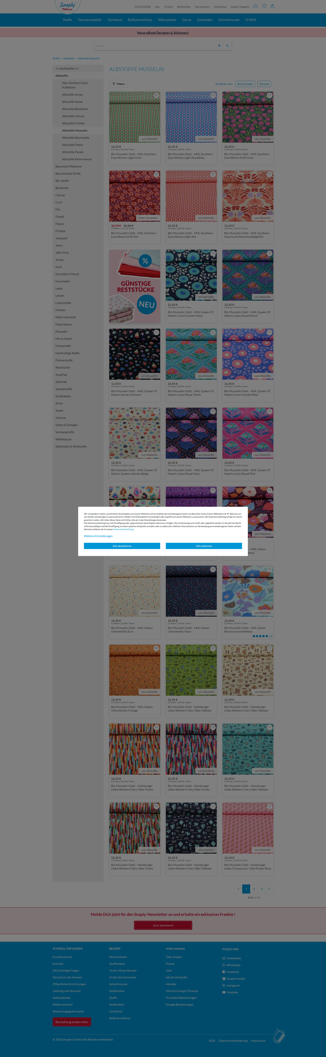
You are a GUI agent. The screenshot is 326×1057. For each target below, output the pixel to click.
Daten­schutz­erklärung (123, 529)
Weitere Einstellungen (98, 536)
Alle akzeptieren (122, 545)
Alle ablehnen (204, 545)
